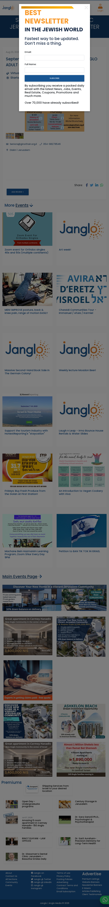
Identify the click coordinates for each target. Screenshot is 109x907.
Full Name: (30, 64)
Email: (28, 52)
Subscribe (54, 78)
